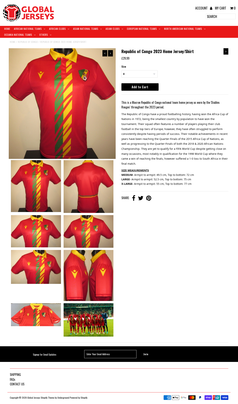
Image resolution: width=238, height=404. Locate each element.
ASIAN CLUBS (113, 29)
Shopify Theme (47, 397)
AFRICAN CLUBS (57, 29)
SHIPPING (15, 374)
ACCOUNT (201, 8)
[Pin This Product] (148, 198)
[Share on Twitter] (141, 198)
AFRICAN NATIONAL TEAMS (28, 29)
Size (123, 66)
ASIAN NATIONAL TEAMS (85, 29)
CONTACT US (17, 384)
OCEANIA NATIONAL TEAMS (18, 35)
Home (7, 29)
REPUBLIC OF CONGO (28, 41)
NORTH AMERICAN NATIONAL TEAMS (183, 29)
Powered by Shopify (78, 397)
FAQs (12, 379)
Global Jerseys (33, 397)
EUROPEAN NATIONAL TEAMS (142, 29)
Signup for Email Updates (44, 354)
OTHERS (43, 35)
